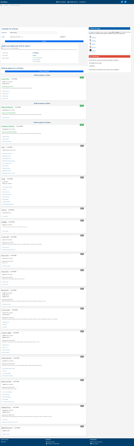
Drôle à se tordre (6, 434)
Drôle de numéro (6, 91)
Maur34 (93, 44)
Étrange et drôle (6, 322)
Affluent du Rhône (6, 168)
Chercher (44, 41)
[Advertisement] (67, 16)
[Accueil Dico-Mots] (1, 5)
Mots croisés (61, 2)
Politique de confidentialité (53, 443)
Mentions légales (51, 441)
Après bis (4, 189)
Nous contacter (95, 443)
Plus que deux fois (6, 191)
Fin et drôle (5, 419)
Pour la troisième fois (7, 194)
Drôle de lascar (6, 93)
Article (83, 2)
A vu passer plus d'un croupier (8, 401)
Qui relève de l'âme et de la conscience (10, 422)
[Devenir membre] (122, 1)
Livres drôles (5, 216)
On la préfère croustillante (8, 375)
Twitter (4, 441)
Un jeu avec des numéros (7, 391)
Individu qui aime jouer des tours (9, 249)
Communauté (73, 2)
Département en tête (7, 156)
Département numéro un (7, 153)
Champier (94, 40)
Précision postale (6, 196)
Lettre (3, 36)
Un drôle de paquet (6, 265)
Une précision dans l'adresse (8, 204)
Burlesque (5, 324)
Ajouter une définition (44, 71)
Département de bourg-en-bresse (9, 160)
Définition (4, 32)
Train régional (5, 199)
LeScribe (94, 47)
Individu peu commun (7, 141)
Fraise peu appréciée (7, 396)
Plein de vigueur (6, 352)
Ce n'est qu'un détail (7, 373)
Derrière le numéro (6, 201)
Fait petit (4, 370)
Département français (7, 170)
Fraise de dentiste (6, 394)
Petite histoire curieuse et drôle (9, 368)
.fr (4, 2)
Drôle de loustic (6, 247)
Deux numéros (5, 231)
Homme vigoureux (6, 349)
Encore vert (5, 347)
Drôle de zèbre (5, 96)
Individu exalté (6, 139)
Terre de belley (6, 165)
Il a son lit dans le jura (7, 163)
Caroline (93, 51)
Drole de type (5, 284)
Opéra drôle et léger (6, 304)
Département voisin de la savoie (9, 173)
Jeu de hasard (5, 399)
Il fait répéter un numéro (7, 187)
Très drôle (5, 327)
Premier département (7, 158)
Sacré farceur (5, 98)
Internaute (94, 37)
